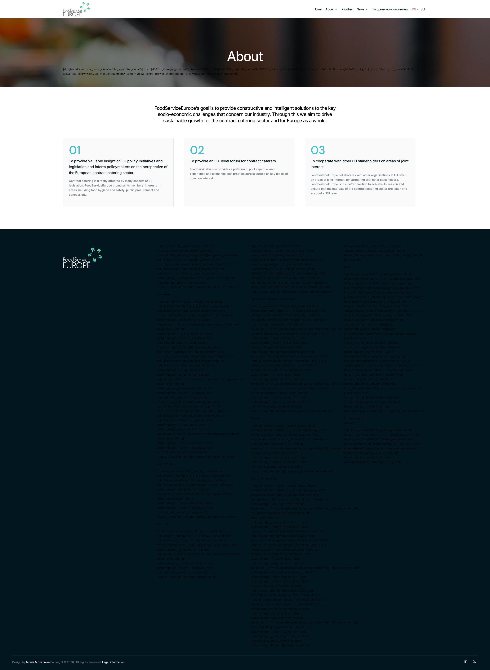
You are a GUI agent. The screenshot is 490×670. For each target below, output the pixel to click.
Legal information (113, 662)
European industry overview (390, 9)
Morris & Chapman (38, 662)
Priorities (347, 9)
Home (318, 9)
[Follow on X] (474, 661)
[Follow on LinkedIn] (465, 661)
